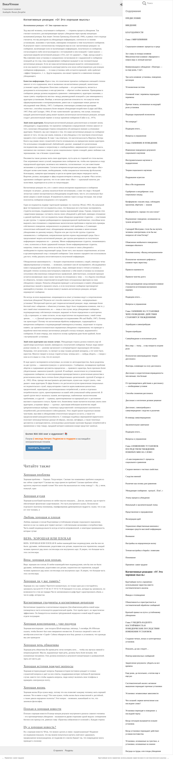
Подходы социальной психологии (140, 114)
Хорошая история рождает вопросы (48, 666)
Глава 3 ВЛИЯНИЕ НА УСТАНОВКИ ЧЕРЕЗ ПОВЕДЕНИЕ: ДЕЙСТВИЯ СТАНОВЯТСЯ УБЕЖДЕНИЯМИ (142, 314)
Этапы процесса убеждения (137, 497)
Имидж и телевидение (135, 595)
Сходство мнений (133, 476)
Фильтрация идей (133, 519)
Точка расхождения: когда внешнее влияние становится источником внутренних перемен (145, 286)
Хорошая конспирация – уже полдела (50, 623)
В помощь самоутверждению (138, 417)
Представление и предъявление (139, 511)
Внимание (130, 536)
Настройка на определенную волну (141, 543)
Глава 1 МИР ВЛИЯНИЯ (136, 39)
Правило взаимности (135, 269)
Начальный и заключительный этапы (142, 504)
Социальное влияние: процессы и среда (143, 46)
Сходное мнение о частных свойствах (142, 469)
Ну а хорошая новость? (40, 727)
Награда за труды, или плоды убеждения (143, 751)
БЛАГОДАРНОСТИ (134, 32)
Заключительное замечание (137, 424)
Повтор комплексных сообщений (140, 655)
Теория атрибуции (133, 331)
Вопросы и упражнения (136, 135)
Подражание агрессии (135, 177)
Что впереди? (131, 121)
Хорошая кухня (34, 496)
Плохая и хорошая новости (42, 709)
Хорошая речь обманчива (41, 645)
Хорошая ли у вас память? (42, 581)
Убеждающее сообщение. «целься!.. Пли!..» (144, 490)
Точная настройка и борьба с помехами (142, 550)
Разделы (69, 750)
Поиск (147, 3)
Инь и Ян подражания (135, 184)
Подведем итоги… (134, 128)
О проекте (58, 750)
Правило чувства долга (136, 276)
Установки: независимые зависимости (142, 693)
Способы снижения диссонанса (139, 393)
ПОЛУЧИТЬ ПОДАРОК (39, 448)
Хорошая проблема (37, 474)
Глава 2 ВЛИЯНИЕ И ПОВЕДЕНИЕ (141, 142)
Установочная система (135, 87)
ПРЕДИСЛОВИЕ (133, 18)
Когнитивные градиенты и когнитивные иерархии (59, 602)
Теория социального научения (139, 170)
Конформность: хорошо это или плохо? (142, 211)
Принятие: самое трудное (136, 564)
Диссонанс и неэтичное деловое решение (143, 400)
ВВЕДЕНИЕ (131, 25)
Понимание (131, 557)
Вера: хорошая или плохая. (43, 560)
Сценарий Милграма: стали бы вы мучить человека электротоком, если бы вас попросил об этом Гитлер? (144, 232)
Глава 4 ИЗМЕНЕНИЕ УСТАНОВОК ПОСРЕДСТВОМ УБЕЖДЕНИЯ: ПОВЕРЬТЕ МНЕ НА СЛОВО (142, 449)
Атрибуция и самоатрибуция (138, 324)
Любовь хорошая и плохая (42, 517)
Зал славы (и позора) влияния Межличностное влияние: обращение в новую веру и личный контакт (142, 56)
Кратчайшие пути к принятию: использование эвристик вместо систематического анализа (139, 584)
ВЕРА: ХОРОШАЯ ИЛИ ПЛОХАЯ (47, 538)
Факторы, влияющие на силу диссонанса (143, 365)
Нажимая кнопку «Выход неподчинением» (144, 252)
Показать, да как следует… (137, 648)
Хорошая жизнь (34, 687)
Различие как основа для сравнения (141, 483)
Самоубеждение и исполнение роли (141, 338)
